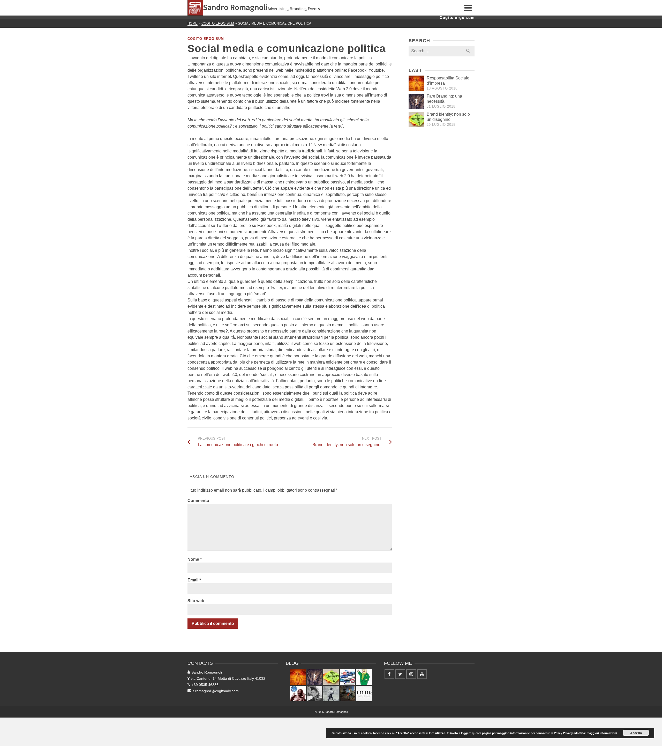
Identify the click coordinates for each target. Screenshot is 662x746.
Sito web (195, 601)
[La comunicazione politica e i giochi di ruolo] (364, 677)
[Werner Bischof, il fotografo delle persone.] (331, 693)
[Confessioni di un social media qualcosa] (298, 693)
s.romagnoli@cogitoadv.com (215, 691)
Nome (194, 559)
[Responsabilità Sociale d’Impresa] (416, 83)
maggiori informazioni (602, 733)
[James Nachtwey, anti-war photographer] (347, 693)
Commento (198, 500)
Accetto (636, 732)
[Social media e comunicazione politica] (347, 677)
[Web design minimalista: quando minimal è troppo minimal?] (364, 693)
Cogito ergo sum (205, 39)
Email (194, 580)
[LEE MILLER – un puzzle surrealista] (314, 693)
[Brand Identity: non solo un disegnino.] (416, 119)
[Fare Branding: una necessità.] (416, 101)
